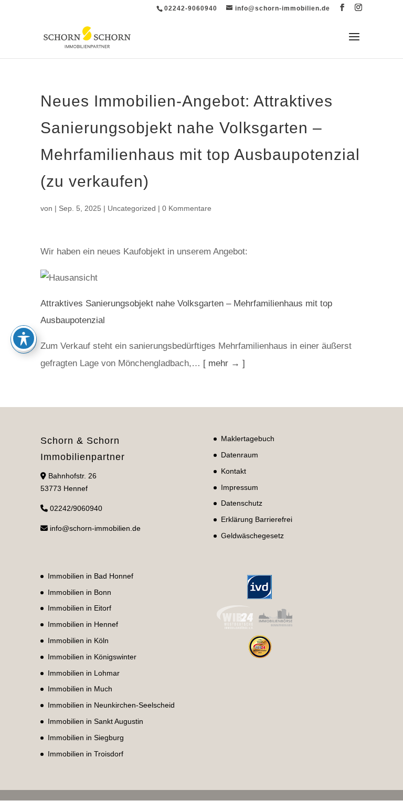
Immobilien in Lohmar (84, 673)
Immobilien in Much (80, 689)
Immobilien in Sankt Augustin (95, 721)
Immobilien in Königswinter (92, 657)
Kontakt (233, 471)
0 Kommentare (186, 208)
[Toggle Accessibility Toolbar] (23, 338)
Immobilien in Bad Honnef (90, 576)
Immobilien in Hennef (83, 624)
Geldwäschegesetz (252, 535)
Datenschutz (241, 503)
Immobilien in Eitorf (79, 608)
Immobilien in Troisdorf (85, 754)
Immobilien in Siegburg (86, 737)
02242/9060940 (76, 508)
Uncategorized (132, 208)
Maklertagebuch (247, 438)
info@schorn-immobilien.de (95, 528)
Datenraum (239, 455)
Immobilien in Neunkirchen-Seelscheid (111, 705)
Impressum (239, 487)
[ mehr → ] (224, 363)
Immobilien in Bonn (79, 592)
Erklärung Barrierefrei (256, 519)
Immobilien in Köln (78, 640)
